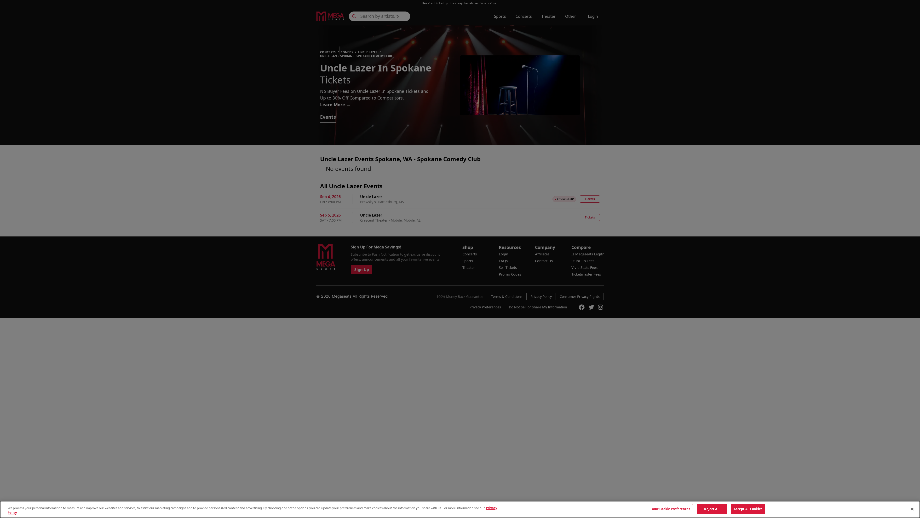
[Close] (912, 509)
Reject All (711, 509)
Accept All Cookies (748, 509)
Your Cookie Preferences (670, 509)
